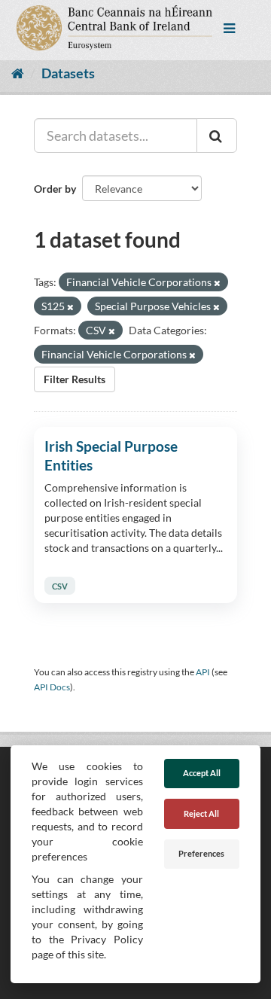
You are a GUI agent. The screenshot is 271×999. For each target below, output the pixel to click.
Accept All (202, 773)
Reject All (201, 813)
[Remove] (217, 283)
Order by (55, 188)
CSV (60, 585)
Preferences (201, 853)
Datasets (68, 73)
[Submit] (216, 135)
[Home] (17, 73)
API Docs (52, 687)
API (203, 672)
